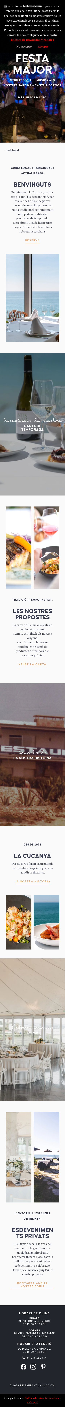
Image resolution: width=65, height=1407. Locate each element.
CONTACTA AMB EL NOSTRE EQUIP (32, 1285)
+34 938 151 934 (36, 1357)
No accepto (24, 46)
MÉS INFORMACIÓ (32, 97)
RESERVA (32, 240)
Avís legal (32, 1402)
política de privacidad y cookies (32, 39)
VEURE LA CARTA (32, 664)
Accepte (43, 46)
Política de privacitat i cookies (42, 1398)
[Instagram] (33, 1366)
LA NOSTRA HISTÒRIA (33, 881)
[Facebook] (23, 1366)
